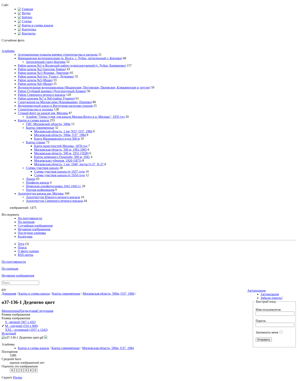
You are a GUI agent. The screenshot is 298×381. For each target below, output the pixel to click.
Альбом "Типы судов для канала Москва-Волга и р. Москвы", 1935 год (75, 116)
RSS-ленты (25, 255)
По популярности (30, 218)
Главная (27, 9)
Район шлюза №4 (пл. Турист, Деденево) (46, 76)
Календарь (25, 236)
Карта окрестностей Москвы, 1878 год (60, 146)
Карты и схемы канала (37, 25)
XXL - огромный (26, 329)
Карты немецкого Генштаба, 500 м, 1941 (62, 157)
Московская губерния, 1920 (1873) (57, 160)
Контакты (28, 33)
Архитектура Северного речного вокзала (54, 200)
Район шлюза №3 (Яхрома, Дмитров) (43, 73)
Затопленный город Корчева (45, 62)
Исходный (9, 333)
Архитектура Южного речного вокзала (53, 197)
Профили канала (37, 182)
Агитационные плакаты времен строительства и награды (58, 54)
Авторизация (256, 290)
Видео (26, 13)
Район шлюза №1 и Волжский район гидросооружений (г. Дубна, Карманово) (72, 65)
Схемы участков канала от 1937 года (59, 171)
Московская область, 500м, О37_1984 (60, 135)
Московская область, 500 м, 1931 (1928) (61, 153)
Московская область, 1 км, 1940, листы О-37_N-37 (69, 164)
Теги (21, 244)
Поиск (22, 247)
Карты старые (35, 142)
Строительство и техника (35, 109)
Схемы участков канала (42, 168)
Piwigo (17, 377)
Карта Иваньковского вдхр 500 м (57, 138)
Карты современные (40, 127)
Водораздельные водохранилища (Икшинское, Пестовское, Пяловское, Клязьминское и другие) (84, 87)
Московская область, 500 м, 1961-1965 (60, 149)
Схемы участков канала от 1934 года (59, 175)
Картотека (29, 29)
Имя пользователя (268, 309)
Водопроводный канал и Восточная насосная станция (55, 105)
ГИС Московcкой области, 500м (48, 124)
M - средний (21, 326)
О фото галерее (28, 251)
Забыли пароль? (271, 298)
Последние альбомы (32, 233)
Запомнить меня (267, 332)
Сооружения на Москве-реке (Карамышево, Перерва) (55, 102)
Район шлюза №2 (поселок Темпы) (42, 69)
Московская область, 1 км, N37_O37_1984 (63, 131)
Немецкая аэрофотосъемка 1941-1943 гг (53, 186)
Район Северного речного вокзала (41, 94)
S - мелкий (20, 322)
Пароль (261, 321)
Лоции (30, 179)
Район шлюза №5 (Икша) (35, 80)
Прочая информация (40, 190)
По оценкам (26, 222)
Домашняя (9, 293)
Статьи (27, 21)
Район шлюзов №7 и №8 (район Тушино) (46, 98)
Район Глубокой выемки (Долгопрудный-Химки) (52, 91)
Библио (27, 17)
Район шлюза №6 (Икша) (35, 84)
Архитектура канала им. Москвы (41, 193)
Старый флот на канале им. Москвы (43, 113)
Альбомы (8, 51)
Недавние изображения (34, 229)
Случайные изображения (35, 225)
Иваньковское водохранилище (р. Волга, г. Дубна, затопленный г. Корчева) (70, 58)
